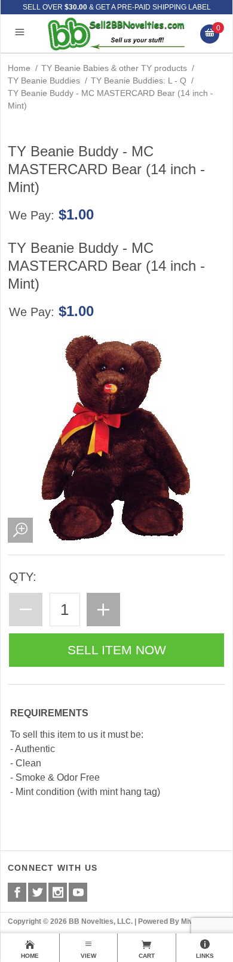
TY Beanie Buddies (44, 80)
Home (19, 68)
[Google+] (57, 892)
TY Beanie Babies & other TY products (114, 68)
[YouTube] (78, 892)
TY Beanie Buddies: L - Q (138, 80)
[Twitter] (37, 892)
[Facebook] (17, 892)
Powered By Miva (167, 921)
